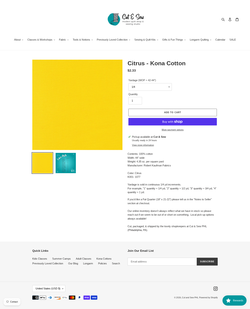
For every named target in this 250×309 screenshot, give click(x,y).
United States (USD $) (48, 288)
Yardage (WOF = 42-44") (142, 80)
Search (116, 263)
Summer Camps (61, 258)
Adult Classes (83, 258)
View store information (143, 145)
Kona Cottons (104, 258)
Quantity (133, 94)
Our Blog (73, 263)
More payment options (173, 130)
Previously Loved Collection (47, 263)
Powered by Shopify (208, 297)
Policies (102, 263)
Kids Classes (39, 258)
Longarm (88, 263)
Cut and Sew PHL (190, 297)
